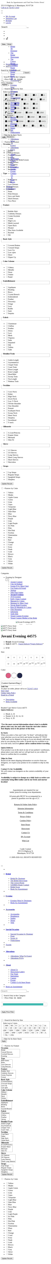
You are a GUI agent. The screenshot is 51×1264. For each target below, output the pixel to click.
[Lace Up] (6, 1086)
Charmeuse (12, 324)
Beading (11, 290)
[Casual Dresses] (10, 1052)
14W (19, 112)
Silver (10, 561)
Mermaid (11, 438)
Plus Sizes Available (15, 230)
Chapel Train (13, 365)
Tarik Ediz (14, 614)
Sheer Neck (12, 415)
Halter (10, 394)
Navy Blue (12, 516)
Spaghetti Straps (14, 477)
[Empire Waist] (6, 1147)
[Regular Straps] (7, 1168)
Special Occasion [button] (12, 929)
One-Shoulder (13, 406)
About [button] (8, 965)
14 (43, 99)
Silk (9, 345)
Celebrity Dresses (14, 214)
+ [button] (7, 580)
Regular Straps (13, 475)
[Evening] (10, 1056)
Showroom (25, 829)
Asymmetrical (13, 362)
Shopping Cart (11, 18)
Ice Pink (11, 526)
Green (10, 500)
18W (41, 112)
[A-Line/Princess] (6, 1145)
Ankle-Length (13, 360)
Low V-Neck (13, 401)
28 (27, 108)
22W (21, 117)
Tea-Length (12, 379)
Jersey (10, 331)
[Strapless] (7, 1172)
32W (32, 121)
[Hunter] (14, 676)
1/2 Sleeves (12, 450)
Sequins (11, 313)
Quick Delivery (37, 644)
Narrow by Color (11, 488)
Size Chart (5, 691)
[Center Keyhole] (8, 1075)
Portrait (11, 408)
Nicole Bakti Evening (18, 605)
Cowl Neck (12, 392)
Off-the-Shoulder (14, 404)
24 (25, 1028)
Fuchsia (11, 533)
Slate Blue (12, 512)
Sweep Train (13, 377)
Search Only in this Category (15, 77)
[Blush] (8, 676)
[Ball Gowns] (6, 1061)
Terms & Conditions (25, 813)
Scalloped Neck (14, 411)
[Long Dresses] (6, 1067)
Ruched (11, 233)
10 (25, 99)
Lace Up (11, 250)
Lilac (10, 521)
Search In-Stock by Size (14, 89)
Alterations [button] (10, 951)
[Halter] (7, 1136)
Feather (11, 299)
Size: (3, 652)
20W (24, 1030)
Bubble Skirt (13, 211)
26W (43, 117)
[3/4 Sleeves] (8, 1157)
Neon (10, 272)
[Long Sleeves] (8, 1159)
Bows (10, 292)
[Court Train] (6, 1130)
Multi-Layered (13, 223)
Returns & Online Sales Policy (25, 804)
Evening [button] (9, 896)
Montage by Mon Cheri (19, 603)
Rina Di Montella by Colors (20, 607)
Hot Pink (11, 530)
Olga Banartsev (16, 610)
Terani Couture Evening (19, 616)
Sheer (10, 255)
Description (10, 700)
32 (44, 1028)
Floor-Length (13, 370)
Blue (10, 514)
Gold (10, 552)
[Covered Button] (6, 1082)
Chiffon (11, 326)
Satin (10, 340)
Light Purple (13, 523)
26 (18, 108)
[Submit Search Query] (28, 991)
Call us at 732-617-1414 (10, 8)
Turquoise (12, 507)
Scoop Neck (12, 413)
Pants (10, 191)
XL (43, 125)
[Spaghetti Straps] (7, 1170)
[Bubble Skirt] (8, 1071)
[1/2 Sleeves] (8, 1155)
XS (33, 1033)
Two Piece (12, 201)
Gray (10, 559)
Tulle (10, 350)
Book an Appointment (14, 987)
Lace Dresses (13, 184)
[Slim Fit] (6, 1151)
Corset (10, 218)
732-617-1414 (32, 689)
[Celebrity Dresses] (8, 1073)
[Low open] (6, 1088)
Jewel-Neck (12, 399)
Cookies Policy (25, 821)
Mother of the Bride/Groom (18, 160)
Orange (11, 542)
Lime (10, 502)
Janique (13, 590)
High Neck (12, 396)
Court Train (12, 367)
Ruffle (10, 309)
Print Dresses (13, 194)
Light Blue (12, 509)
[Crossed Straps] (6, 1084)
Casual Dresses (13, 153)
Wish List (25, 841)
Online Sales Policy (8, 693)
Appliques (12, 287)
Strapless (11, 418)
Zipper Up (12, 257)
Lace (10, 306)
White (10, 564)
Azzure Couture (16, 582)
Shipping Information (26, 809)
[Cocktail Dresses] (10, 1054)
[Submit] (28, 27)
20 (27, 104)
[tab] (28, 597)
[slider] (45, 1004)
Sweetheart (12, 420)
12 (34, 99)
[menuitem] (28, 16)
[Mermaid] (6, 1149)
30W (21, 121)
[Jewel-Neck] (7, 1140)
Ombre (10, 275)
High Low (12, 221)
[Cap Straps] (7, 1166)
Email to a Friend (7, 695)
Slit (9, 235)
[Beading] (6, 1105)
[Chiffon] (5, 1115)
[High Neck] (7, 1138)
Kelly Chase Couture (18, 599)
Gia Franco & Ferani (18, 588)
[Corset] (8, 1077)
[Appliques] (6, 1103)
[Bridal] (10, 1050)
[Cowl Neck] (7, 1134)
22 (36, 104)
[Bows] (6, 1107)
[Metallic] (4, 1094)
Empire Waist (13, 435)
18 (11, 1028)
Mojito (10, 495)
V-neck (11, 422)
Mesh (10, 335)
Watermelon (12, 535)
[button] (9, 44)
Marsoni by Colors (17, 601)
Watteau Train (13, 381)
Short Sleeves (13, 460)
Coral (10, 545)
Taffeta (10, 347)
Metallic (11, 270)
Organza (11, 338)
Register (9, 21)
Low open (12, 252)
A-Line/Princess (14, 433)
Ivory (10, 547)
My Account (10, 16)
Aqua (10, 504)
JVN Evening (15, 597)
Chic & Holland (16, 584)
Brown (10, 554)
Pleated (11, 228)
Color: (3, 670)
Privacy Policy (25, 817)
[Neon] (4, 1096)
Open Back (12, 226)
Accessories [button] (10, 909)
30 (36, 108)
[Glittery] (4, 1092)
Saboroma (14, 612)
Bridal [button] (8, 874)
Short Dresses (13, 199)
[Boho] (6, 1063)
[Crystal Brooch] (6, 1109)
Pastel (10, 277)
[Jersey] (5, 1119)
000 (6, 1026)
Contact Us (25, 833)
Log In (8, 23)
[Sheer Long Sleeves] (8, 1161)
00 (19, 95)
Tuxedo (8, 945)
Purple (10, 519)
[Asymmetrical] (6, 1126)
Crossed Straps (13, 248)
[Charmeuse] (5, 1113)
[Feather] (5, 1117)
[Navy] (19, 676)
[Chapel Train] (6, 1128)
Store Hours (25, 825)
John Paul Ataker (16, 593)
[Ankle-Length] (6, 1124)
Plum (10, 538)
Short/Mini (12, 374)
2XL (12, 1035)
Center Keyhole (14, 216)
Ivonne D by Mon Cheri (19, 586)
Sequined (11, 343)
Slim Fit (11, 440)
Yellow (11, 493)
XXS (43, 121)
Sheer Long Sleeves (15, 457)
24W (32, 117)
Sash (10, 311)
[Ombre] (4, 1098)
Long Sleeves (13, 455)
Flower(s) (11, 302)
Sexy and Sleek (14, 196)
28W (7, 1033)
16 (6, 1028)
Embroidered (13, 297)
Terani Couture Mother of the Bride (23, 618)
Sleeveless (12, 462)
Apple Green (13, 497)
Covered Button (14, 245)
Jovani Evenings (17, 595)
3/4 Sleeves (12, 453)
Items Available (11, 702)
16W (30, 112)
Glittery (11, 267)
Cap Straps (12, 472)
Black (10, 556)
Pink (10, 528)
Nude (10, 549)
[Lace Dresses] (6, 1065)
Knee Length (13, 372)
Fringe (10, 304)
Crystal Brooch (13, 294)
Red (9, 540)
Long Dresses (13, 187)
